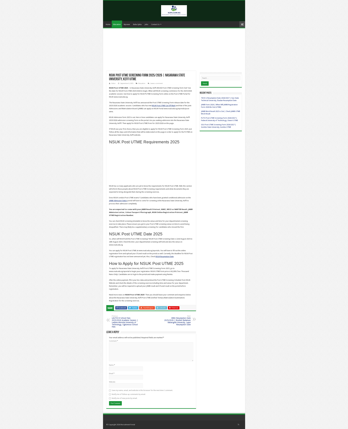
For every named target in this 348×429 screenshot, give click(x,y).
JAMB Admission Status (118, 201)
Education (117, 24)
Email (111, 373)
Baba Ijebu (137, 24)
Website (112, 382)
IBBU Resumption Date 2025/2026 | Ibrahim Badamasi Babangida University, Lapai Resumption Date (177, 320)
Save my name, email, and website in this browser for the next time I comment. (142, 390)
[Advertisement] (174, 51)
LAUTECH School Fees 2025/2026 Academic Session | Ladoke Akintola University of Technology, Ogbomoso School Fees (125, 321)
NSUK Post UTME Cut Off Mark (163, 106)
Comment (113, 341)
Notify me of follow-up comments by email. (129, 394)
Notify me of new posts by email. (124, 398)
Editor (113, 83)
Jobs (146, 24)
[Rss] (238, 424)
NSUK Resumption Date (165, 256)
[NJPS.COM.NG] (174, 10)
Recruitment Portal (128, 425)
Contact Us (155, 24)
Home (108, 24)
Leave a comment (156, 83)
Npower (127, 24)
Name (112, 365)
